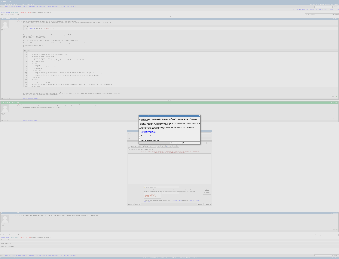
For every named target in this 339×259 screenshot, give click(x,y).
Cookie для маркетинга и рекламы (150, 140)
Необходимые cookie (146, 136)
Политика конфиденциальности (147, 132)
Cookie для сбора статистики (148, 138)
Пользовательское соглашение (147, 131)
